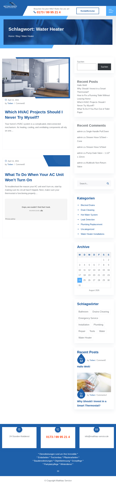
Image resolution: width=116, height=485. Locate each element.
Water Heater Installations (92, 234)
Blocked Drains (88, 205)
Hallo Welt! (82, 85)
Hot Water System (89, 215)
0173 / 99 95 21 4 (49, 12)
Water (102, 331)
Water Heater (85, 337)
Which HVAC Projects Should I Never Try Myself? (34, 115)
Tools (92, 331)
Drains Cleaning (101, 311)
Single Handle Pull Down (97, 131)
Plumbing (98, 324)
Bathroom (83, 311)
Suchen (80, 61)
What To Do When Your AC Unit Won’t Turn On (34, 177)
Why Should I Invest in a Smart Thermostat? (91, 403)
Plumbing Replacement (91, 224)
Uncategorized (87, 229)
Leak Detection (88, 219)
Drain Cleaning (87, 210)
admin (80, 131)
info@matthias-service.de (97, 436)
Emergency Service (88, 318)
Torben (10, 103)
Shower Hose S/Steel (96, 147)
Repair (82, 331)
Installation (84, 324)
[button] (32, 92)
